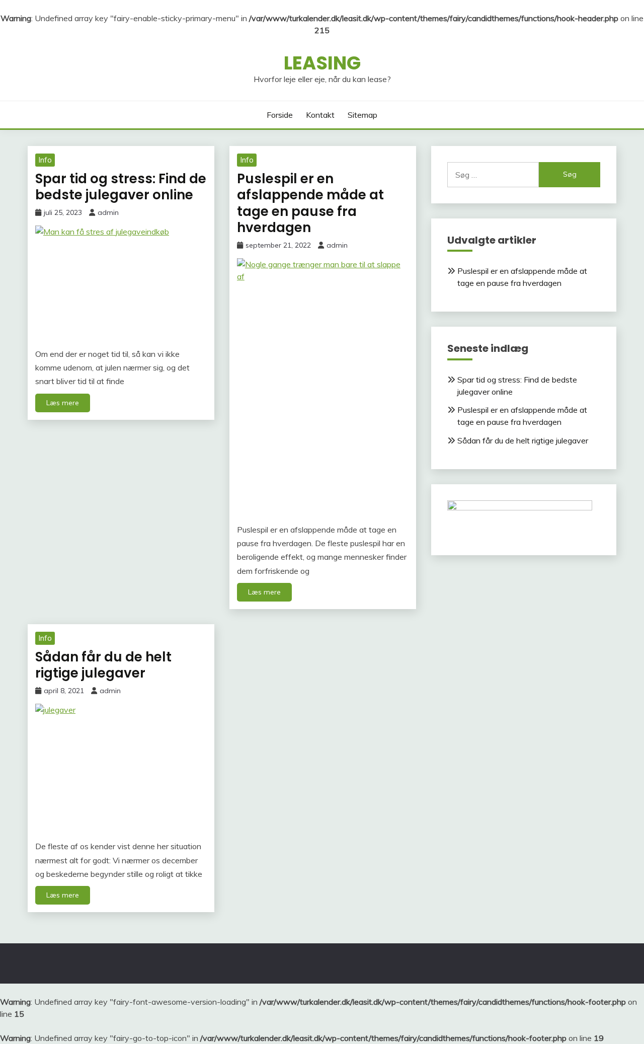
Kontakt (320, 115)
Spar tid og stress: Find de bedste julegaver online (120, 187)
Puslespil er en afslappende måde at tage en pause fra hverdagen (310, 203)
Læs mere (62, 402)
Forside (280, 115)
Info (45, 160)
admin (108, 212)
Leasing (322, 63)
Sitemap (362, 115)
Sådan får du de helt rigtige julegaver (103, 665)
